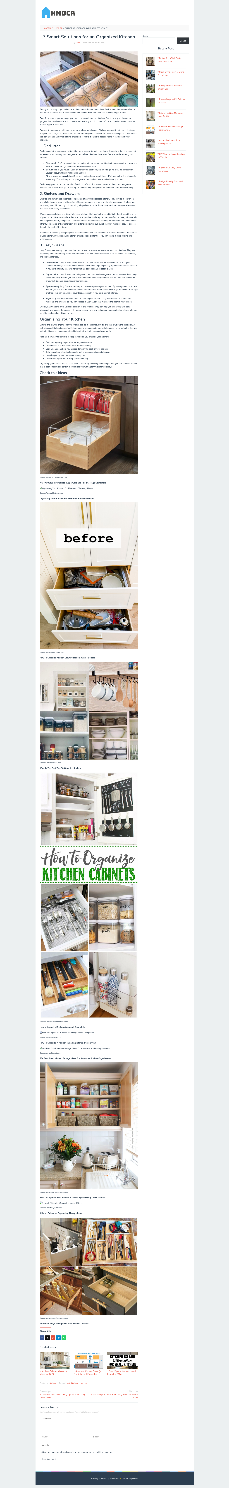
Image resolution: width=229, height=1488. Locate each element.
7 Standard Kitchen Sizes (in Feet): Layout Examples (87, 1373)
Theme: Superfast (130, 1478)
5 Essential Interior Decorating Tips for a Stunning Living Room (62, 1394)
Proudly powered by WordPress (105, 1478)
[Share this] (42, 1337)
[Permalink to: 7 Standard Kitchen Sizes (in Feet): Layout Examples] (89, 1360)
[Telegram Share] (58, 1337)
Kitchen (52, 1383)
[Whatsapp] (64, 1337)
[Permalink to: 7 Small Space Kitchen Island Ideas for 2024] (122, 1360)
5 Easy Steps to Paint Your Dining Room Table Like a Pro (114, 1394)
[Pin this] (53, 1337)
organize (83, 1383)
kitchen (74, 1383)
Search (146, 35)
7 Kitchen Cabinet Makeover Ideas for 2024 (54, 1373)
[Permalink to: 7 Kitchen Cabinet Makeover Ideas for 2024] (55, 1360)
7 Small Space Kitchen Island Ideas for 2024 (121, 1373)
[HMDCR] (58, 11)
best (68, 1383)
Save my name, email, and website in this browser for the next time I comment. (78, 1452)
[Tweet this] (47, 1337)
